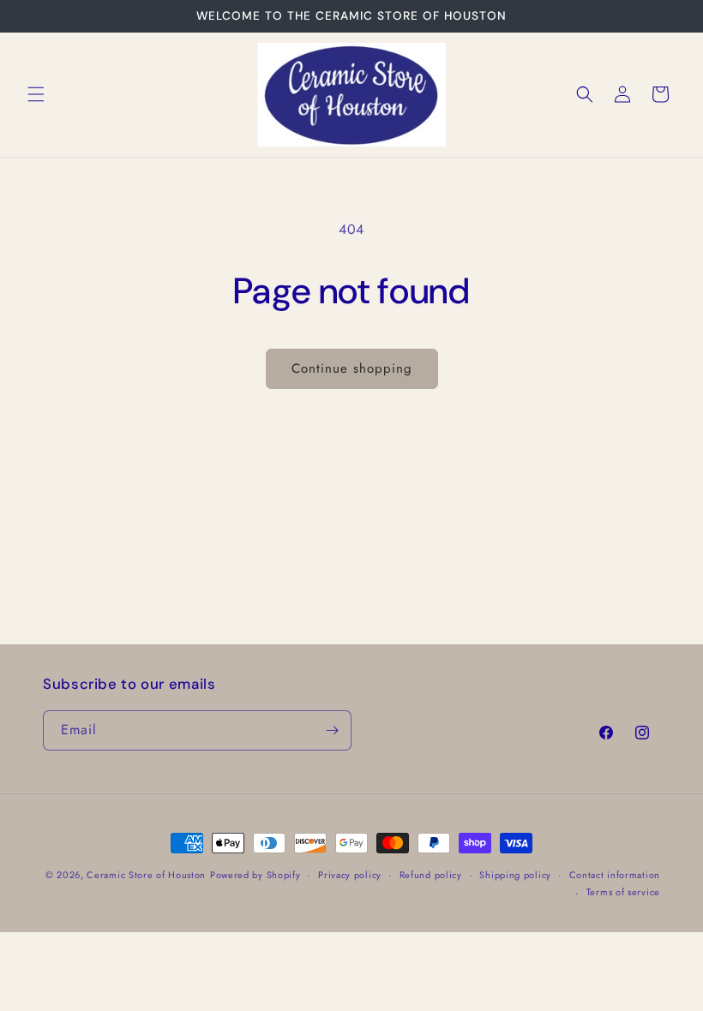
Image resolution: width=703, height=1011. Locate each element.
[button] (36, 94)
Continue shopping (351, 368)
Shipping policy (515, 875)
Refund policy (431, 875)
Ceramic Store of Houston (146, 875)
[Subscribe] (332, 730)
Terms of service (623, 892)
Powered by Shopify (255, 875)
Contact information (614, 875)
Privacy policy (350, 875)
